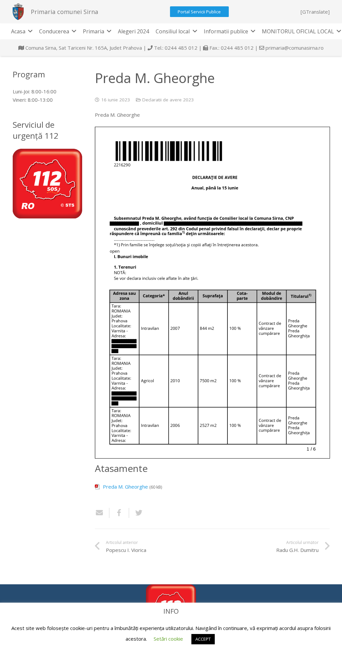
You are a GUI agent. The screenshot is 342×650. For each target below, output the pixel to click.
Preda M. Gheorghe (125, 486)
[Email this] (102, 513)
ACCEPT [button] (203, 639)
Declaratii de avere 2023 (168, 100)
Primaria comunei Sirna (64, 12)
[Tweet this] (136, 513)
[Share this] (119, 513)
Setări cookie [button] (168, 638)
